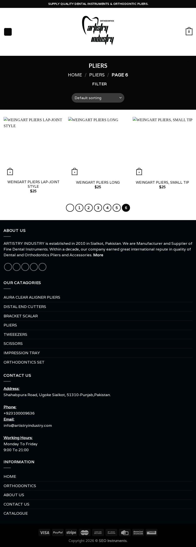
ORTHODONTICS (20, 485)
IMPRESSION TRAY (22, 352)
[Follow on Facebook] (8, 267)
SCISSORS (13, 343)
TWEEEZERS (15, 334)
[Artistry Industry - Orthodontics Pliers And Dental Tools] (98, 32)
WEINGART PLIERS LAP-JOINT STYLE (33, 184)
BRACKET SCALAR (21, 316)
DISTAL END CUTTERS (25, 306)
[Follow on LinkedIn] (42, 267)
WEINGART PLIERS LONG (98, 182)
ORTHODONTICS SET (24, 362)
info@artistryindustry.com (28, 425)
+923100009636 (19, 413)
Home (75, 75)
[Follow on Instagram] (17, 267)
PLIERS (97, 75)
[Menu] (8, 32)
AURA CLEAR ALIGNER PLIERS (32, 297)
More (98, 254)
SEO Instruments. (113, 540)
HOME (10, 476)
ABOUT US (14, 494)
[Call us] (34, 267)
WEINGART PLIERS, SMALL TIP (162, 182)
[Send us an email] (25, 267)
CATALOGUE (16, 513)
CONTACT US (16, 504)
